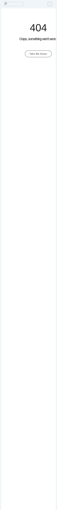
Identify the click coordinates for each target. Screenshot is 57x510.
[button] (49, 3)
